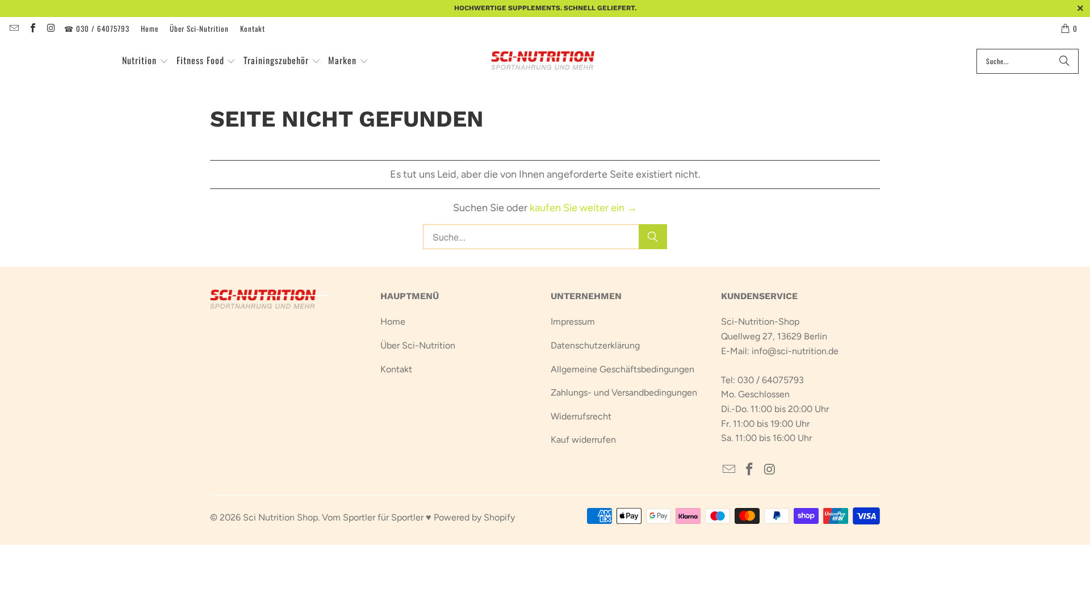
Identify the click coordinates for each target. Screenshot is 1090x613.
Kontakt (252, 28)
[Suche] (1064, 61)
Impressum (573, 321)
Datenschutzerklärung (595, 345)
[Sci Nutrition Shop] (549, 61)
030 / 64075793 (770, 380)
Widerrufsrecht (581, 416)
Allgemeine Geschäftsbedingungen (622, 369)
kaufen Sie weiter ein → (583, 207)
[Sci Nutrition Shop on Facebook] (32, 28)
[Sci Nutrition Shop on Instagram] (50, 28)
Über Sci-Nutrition (199, 28)
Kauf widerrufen (583, 439)
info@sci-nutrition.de (795, 351)
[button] (145, 61)
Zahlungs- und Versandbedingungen (624, 392)
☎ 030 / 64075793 (96, 28)
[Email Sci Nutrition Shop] (14, 28)
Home (149, 28)
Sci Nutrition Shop (280, 517)
